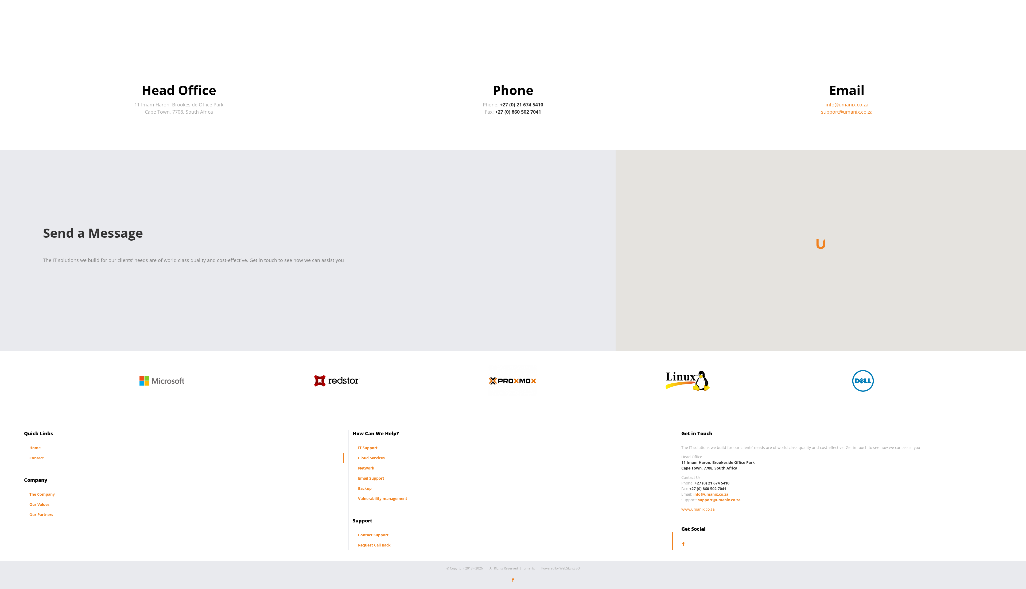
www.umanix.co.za (698, 509)
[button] (821, 244)
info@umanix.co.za (847, 104)
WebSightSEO (569, 568)
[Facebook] (683, 544)
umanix (529, 568)
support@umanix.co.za (847, 112)
